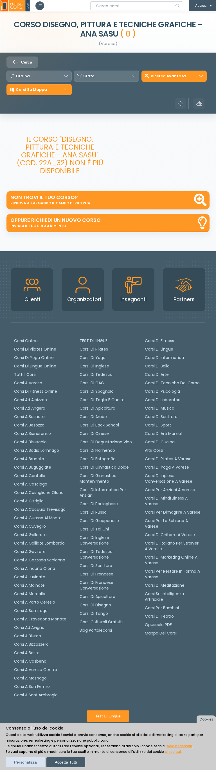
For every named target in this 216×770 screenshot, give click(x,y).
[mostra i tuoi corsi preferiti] (180, 103)
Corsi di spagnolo (97, 391)
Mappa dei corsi (161, 633)
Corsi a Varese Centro (35, 669)
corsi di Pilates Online (35, 349)
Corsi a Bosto (27, 653)
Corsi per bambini (162, 608)
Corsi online (26, 341)
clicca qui (173, 751)
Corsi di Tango (94, 613)
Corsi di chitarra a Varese (170, 535)
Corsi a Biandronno (32, 433)
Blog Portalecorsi (96, 630)
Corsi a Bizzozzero (31, 644)
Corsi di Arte (157, 374)
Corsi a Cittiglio (29, 501)
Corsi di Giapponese (99, 520)
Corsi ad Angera (29, 408)
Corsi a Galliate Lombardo (39, 543)
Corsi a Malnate (29, 585)
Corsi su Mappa (31, 89)
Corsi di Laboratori (162, 400)
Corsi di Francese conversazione (96, 585)
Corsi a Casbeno (30, 661)
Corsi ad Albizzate (31, 400)
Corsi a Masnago (30, 678)
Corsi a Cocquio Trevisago (40, 509)
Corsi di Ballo (157, 366)
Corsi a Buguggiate (32, 467)
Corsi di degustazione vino (106, 442)
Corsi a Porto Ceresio (34, 602)
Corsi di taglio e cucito (102, 400)
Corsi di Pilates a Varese (168, 459)
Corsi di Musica (159, 408)
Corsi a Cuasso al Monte (38, 518)
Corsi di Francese (96, 574)
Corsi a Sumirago (31, 610)
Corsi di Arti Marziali (164, 433)
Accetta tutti (66, 762)
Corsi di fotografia (98, 459)
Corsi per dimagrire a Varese (173, 512)
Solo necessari (179, 746)
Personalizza (25, 762)
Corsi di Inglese (94, 366)
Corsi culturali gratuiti (101, 622)
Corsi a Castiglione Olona (39, 492)
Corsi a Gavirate (30, 551)
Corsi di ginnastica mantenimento (98, 478)
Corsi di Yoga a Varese (167, 467)
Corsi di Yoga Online (34, 357)
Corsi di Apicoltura (97, 596)
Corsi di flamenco (97, 450)
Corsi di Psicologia (162, 391)
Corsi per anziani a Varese (170, 490)
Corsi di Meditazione (164, 585)
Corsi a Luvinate (29, 577)
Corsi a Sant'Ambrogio (36, 695)
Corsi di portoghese (99, 504)
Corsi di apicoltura (97, 408)
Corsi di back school (99, 425)
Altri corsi (154, 450)
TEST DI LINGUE (93, 341)
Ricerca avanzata (168, 76)
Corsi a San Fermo (32, 686)
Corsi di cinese (94, 433)
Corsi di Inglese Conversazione (94, 540)
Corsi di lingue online (35, 366)
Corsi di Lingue (159, 349)
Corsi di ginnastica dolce (104, 467)
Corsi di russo (93, 512)
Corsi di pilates (94, 349)
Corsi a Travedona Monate (40, 619)
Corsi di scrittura (96, 565)
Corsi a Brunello (29, 459)
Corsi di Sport (158, 425)
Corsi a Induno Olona (34, 568)
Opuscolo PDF (158, 624)
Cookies (206, 719)
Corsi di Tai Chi (94, 529)
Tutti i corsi (25, 374)
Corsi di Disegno (95, 605)
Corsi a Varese (28, 383)
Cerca (26, 62)
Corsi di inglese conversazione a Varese (168, 478)
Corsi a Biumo (27, 636)
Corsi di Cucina (160, 442)
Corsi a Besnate (29, 416)
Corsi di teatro (159, 616)
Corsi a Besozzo (29, 425)
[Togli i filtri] (198, 103)
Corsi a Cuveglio (30, 526)
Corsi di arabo (93, 416)
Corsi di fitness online (35, 391)
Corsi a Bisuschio (30, 442)
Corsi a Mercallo (29, 594)
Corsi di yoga (92, 357)
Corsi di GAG (92, 383)
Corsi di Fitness (159, 341)
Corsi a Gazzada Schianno (39, 560)
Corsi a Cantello (29, 475)
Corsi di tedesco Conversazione (96, 554)
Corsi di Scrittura (161, 416)
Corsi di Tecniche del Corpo (172, 383)
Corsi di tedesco (96, 374)
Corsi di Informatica (164, 357)
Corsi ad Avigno (29, 627)
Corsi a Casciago (30, 484)
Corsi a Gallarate (30, 535)
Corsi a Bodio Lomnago (36, 450)
